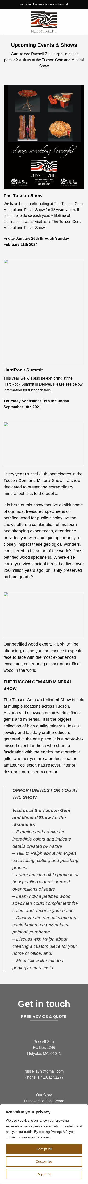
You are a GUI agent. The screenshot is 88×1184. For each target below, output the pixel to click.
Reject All (44, 1174)
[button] (6, 22)
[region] (44, 1144)
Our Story (44, 1095)
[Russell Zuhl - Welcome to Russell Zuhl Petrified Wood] (44, 22)
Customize (44, 1161)
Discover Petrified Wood (44, 1101)
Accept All (44, 1149)
